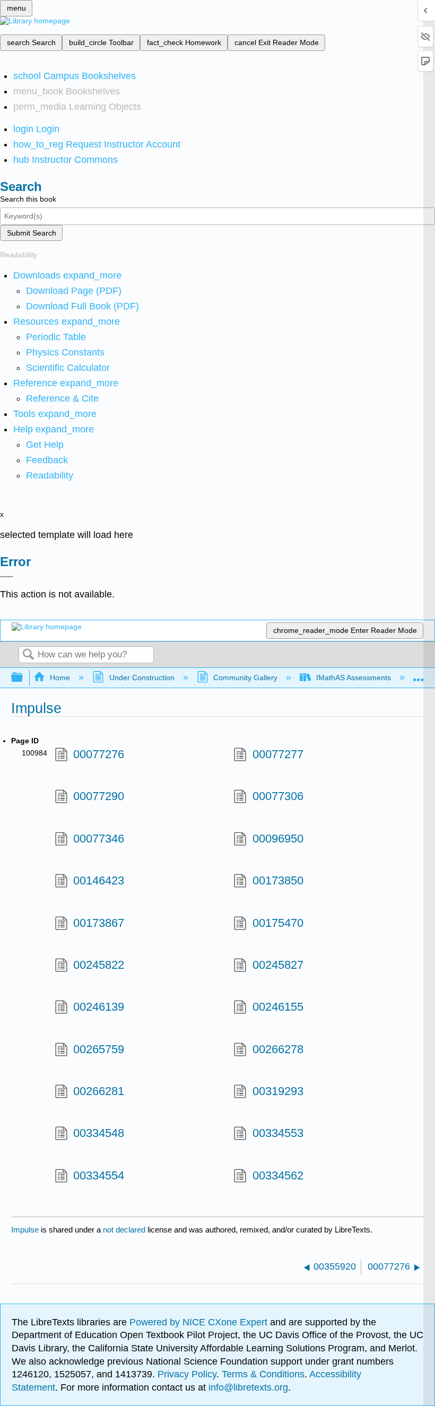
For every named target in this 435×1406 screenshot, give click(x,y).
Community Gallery (245, 677)
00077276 (98, 754)
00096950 (278, 838)
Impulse (25, 1229)
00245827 (278, 964)
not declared (125, 1229)
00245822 (98, 964)
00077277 (278, 754)
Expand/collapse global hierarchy (24, 677)
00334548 (98, 1133)
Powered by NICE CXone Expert (199, 1322)
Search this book (28, 199)
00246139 (98, 1006)
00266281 (98, 1091)
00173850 (278, 880)
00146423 (98, 880)
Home (60, 677)
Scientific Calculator (68, 367)
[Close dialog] (6, 576)
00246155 (278, 1006)
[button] (47, 460)
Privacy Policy (187, 1374)
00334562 (278, 1175)
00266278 (278, 1049)
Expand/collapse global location (418, 674)
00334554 (98, 1175)
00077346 (98, 838)
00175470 (278, 923)
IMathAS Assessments (353, 677)
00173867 (98, 923)
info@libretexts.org (247, 1387)
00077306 (278, 796)
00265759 (98, 1049)
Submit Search (31, 233)
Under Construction (141, 677)
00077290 (98, 796)
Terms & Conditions (263, 1374)
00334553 (278, 1133)
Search (28, 655)
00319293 (278, 1091)
